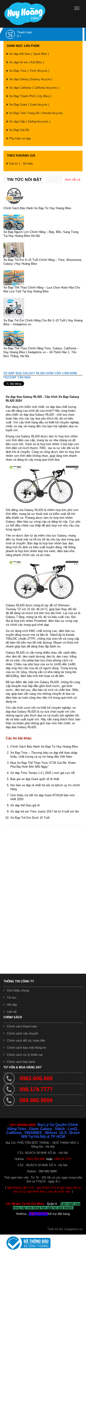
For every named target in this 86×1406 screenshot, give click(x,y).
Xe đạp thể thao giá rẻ (25, 805)
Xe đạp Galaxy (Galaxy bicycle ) (30, 79)
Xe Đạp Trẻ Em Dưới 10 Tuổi (30, 817)
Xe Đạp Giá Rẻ (19, 130)
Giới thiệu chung (18, 990)
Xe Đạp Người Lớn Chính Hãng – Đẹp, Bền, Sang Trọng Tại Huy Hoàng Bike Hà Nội (40, 234)
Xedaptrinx (71, 1229)
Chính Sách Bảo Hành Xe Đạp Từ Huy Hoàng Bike (37, 208)
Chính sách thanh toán (22, 1026)
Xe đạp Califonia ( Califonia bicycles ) (34, 87)
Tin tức (12, 997)
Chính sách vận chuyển (22, 1033)
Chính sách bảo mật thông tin (26, 1047)
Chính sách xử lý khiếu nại (25, 1054)
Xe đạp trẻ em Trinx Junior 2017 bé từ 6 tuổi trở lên (44, 811)
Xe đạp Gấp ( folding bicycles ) (29, 121)
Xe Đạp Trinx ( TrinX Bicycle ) (29, 70)
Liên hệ (12, 1011)
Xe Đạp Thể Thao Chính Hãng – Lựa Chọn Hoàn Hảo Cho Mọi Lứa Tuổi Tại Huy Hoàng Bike (41, 289)
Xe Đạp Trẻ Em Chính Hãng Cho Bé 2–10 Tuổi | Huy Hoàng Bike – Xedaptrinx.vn (43, 322)
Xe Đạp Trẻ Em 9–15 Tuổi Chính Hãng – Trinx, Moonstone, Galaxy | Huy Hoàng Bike (42, 261)
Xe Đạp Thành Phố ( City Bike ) (30, 96)
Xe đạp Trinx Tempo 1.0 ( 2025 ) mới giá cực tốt (42, 773)
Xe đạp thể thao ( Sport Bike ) (29, 54)
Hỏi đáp (12, 1004)
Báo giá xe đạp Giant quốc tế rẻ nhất (34, 779)
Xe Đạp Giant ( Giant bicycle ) (29, 104)
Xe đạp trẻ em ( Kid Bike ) (26, 62)
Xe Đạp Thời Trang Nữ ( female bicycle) (36, 113)
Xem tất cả (72, 179)
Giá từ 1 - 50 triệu (21, 163)
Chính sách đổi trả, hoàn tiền (26, 1040)
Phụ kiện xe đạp (20, 138)
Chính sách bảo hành (21, 1062)
